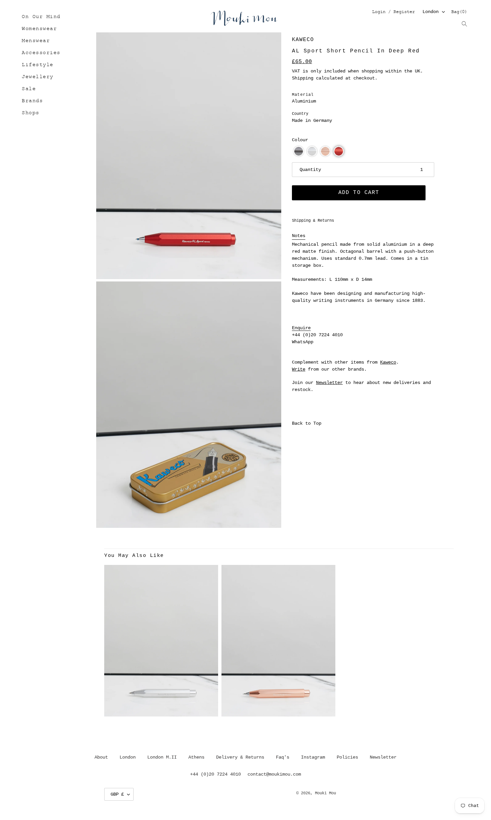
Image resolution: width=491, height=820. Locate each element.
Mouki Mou (325, 793)
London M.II (162, 757)
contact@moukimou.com (274, 774)
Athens (196, 757)
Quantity (310, 169)
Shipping (302, 78)
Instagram (313, 757)
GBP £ (117, 794)
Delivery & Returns (240, 757)
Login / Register (393, 12)
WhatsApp (302, 342)
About (101, 757)
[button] (299, 151)
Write (298, 369)
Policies (347, 757)
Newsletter (329, 382)
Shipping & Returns (313, 220)
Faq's (282, 757)
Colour (300, 140)
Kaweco (303, 40)
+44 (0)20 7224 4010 (317, 335)
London (431, 11)
